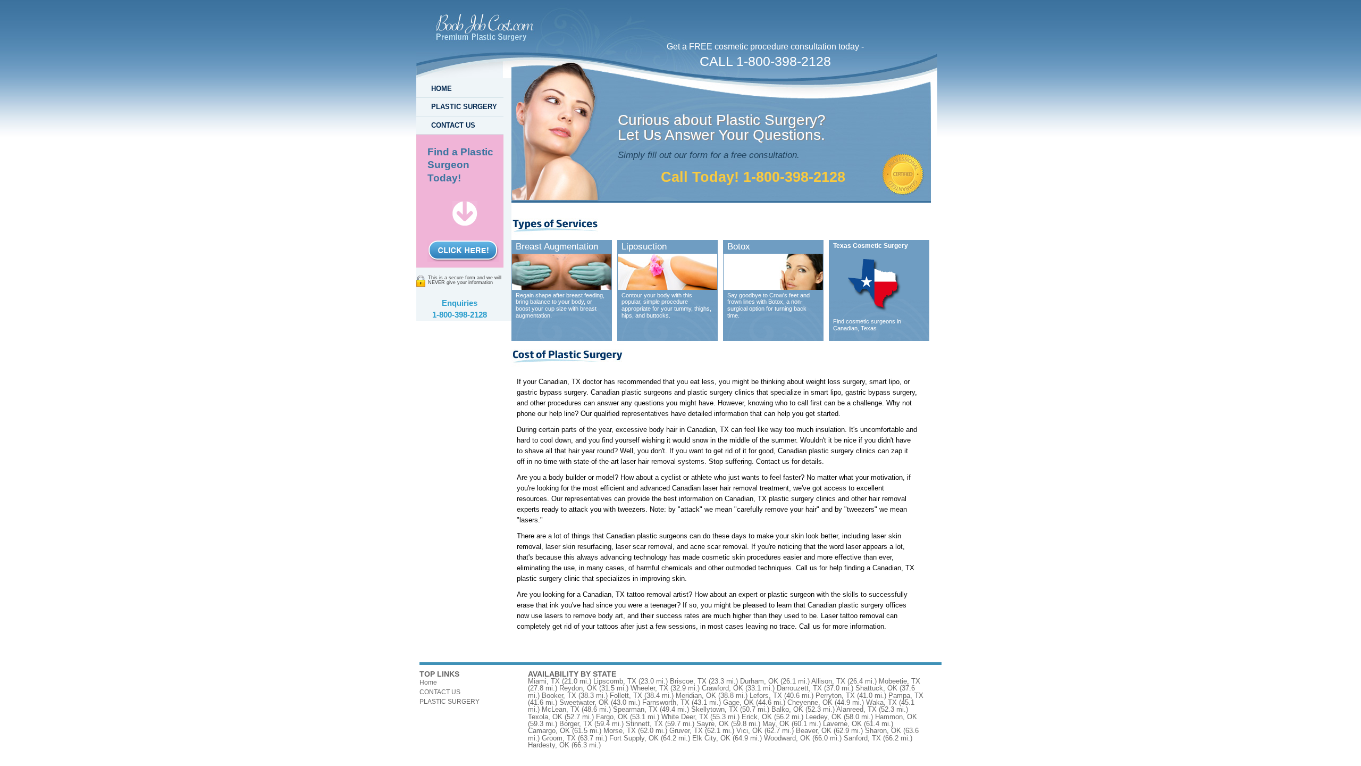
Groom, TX (559, 738)
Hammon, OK (896, 717)
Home (428, 682)
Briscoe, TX (688, 681)
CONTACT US (453, 125)
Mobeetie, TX (899, 681)
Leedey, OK (823, 717)
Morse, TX (619, 731)
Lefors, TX (766, 696)
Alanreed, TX (856, 709)
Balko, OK (787, 709)
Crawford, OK (722, 688)
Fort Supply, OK (634, 738)
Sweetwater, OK (584, 702)
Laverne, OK (842, 724)
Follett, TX (626, 696)
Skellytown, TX (714, 709)
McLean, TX (560, 709)
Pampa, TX (905, 696)
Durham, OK (759, 681)
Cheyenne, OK (810, 702)
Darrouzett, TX (799, 688)
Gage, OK (738, 702)
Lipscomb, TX (614, 681)
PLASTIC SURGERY (464, 107)
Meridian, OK (696, 696)
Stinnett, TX (644, 724)
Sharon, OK (883, 731)
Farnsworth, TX (666, 702)
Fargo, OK (612, 717)
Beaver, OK (813, 731)
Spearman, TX (635, 709)
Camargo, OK (549, 731)
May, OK (775, 724)
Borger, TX (575, 724)
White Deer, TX (684, 717)
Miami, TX (544, 681)
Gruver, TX (686, 731)
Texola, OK (545, 717)
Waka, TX (881, 702)
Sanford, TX (862, 738)
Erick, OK (757, 717)
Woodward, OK (787, 738)
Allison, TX (828, 681)
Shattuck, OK (876, 688)
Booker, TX (559, 696)
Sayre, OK (712, 724)
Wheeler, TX (649, 688)
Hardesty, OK (548, 745)
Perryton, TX (835, 696)
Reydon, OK (578, 688)
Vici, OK (749, 731)
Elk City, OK (711, 738)
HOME (441, 89)
